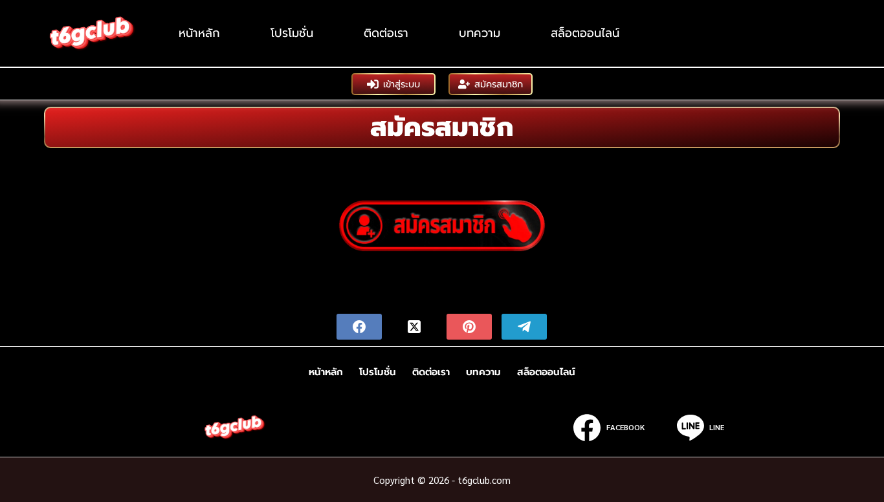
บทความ (479, 33)
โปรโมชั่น (292, 33)
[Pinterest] (469, 327)
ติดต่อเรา (386, 33)
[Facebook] (359, 327)
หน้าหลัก (199, 33)
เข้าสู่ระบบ (401, 84)
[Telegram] (524, 327)
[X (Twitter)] (414, 327)
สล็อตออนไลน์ (585, 33)
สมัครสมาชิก (498, 84)
